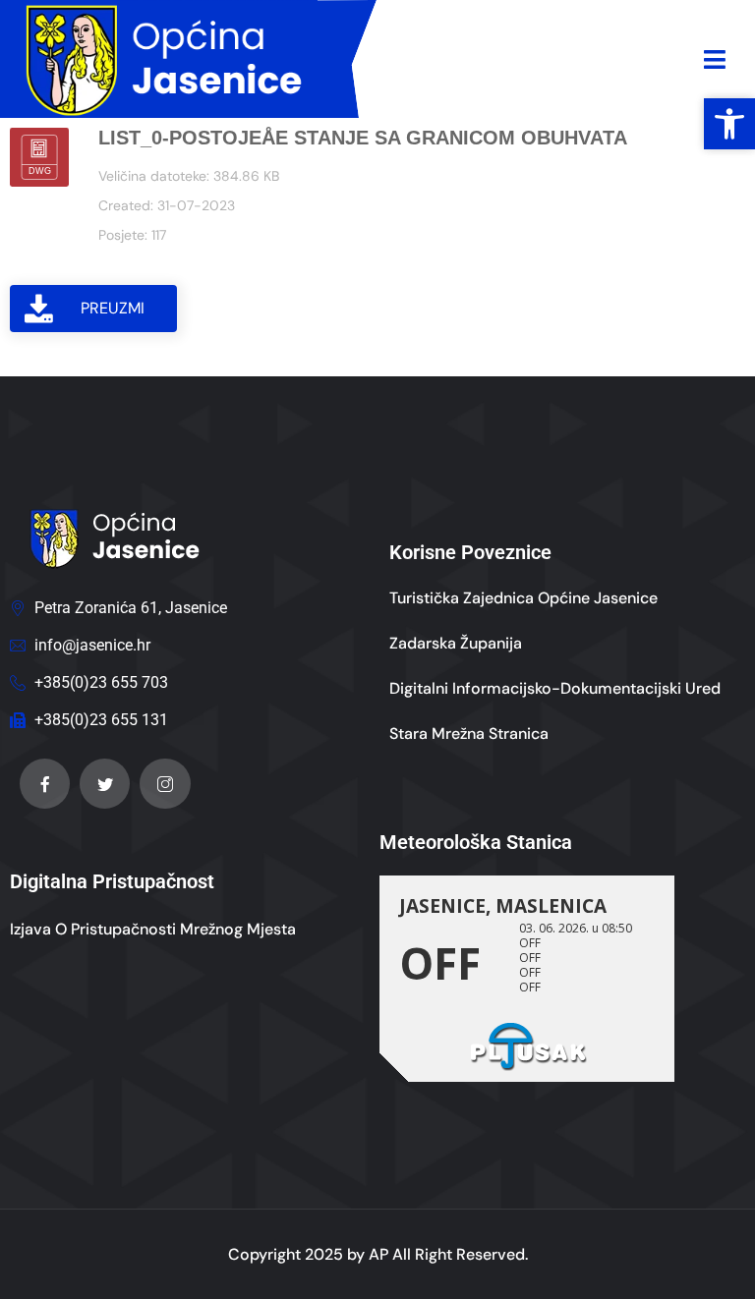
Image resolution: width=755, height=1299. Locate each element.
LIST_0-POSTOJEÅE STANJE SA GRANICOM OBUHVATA (362, 137)
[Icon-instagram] (165, 784)
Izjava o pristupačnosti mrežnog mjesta (153, 929)
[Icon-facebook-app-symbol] (45, 784)
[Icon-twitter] (105, 784)
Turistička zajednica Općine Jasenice (523, 598)
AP (378, 1254)
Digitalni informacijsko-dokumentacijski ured (555, 688)
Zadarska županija (455, 643)
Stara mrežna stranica (469, 733)
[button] (729, 123)
